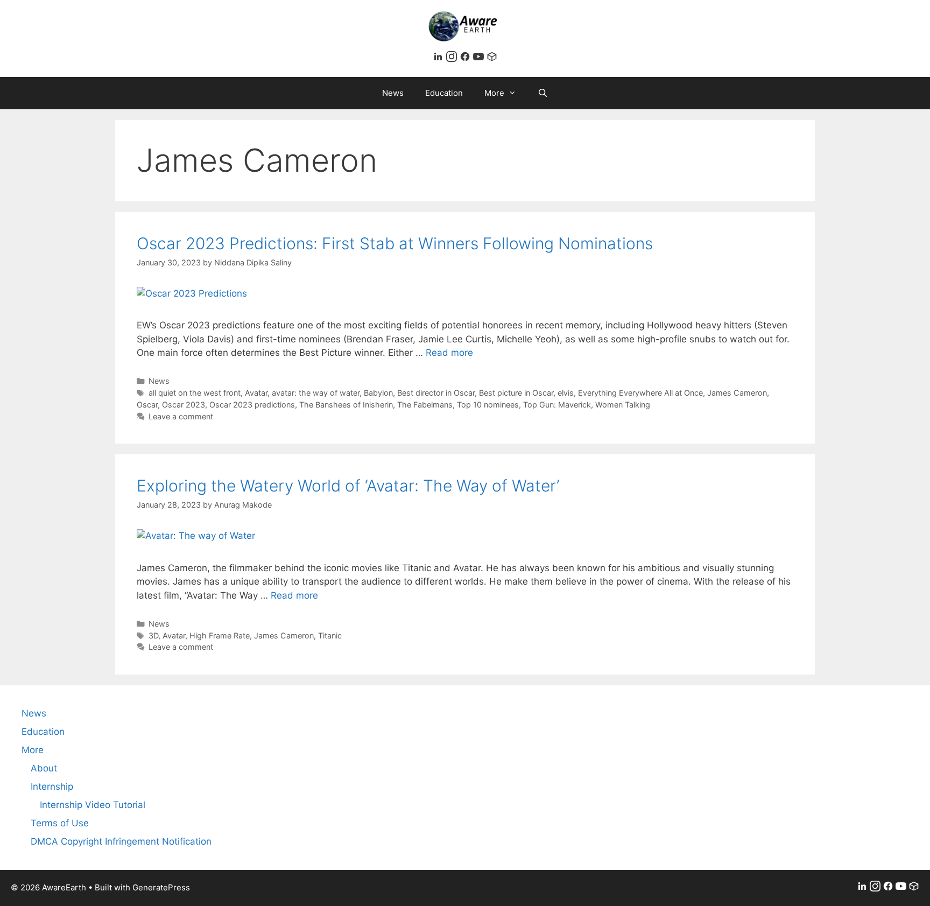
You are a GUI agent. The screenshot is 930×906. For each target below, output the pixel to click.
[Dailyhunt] (492, 58)
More (494, 93)
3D (153, 635)
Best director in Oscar (436, 392)
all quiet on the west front (195, 392)
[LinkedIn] (439, 58)
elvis (566, 392)
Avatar (256, 392)
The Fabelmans (425, 404)
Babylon (378, 392)
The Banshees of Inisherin (346, 404)
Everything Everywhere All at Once (640, 392)
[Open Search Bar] (543, 93)
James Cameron (737, 392)
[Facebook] (466, 58)
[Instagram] (453, 58)
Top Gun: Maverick (557, 404)
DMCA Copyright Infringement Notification (121, 841)
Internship (52, 786)
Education (444, 93)
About (44, 768)
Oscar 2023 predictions (252, 404)
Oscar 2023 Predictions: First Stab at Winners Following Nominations (395, 243)
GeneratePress (161, 887)
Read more (449, 352)
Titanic (330, 635)
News (393, 93)
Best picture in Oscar (516, 392)
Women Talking (622, 404)
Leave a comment (181, 416)
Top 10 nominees (488, 404)
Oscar (147, 404)
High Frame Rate (219, 635)
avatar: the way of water (316, 392)
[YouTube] (480, 58)
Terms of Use (60, 823)
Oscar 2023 (183, 404)
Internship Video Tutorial (92, 804)
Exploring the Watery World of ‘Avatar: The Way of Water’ (348, 485)
